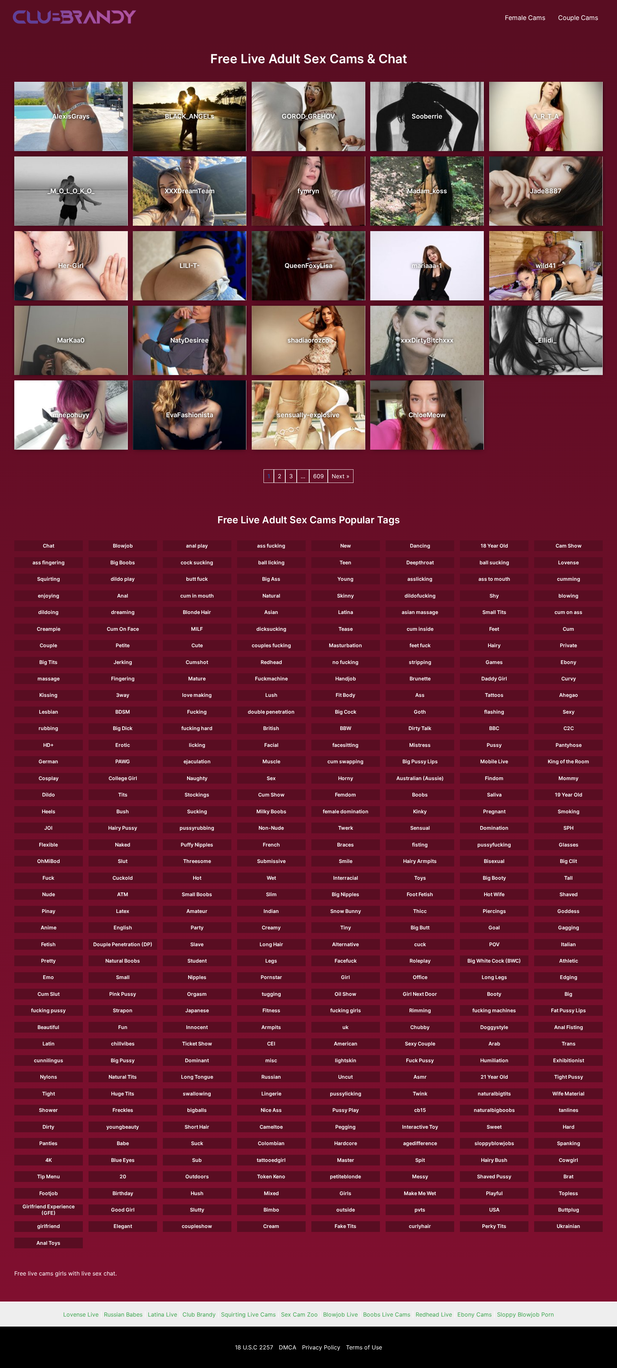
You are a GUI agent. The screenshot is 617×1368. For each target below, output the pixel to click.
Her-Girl (71, 265)
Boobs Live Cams (386, 1314)
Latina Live (162, 1314)
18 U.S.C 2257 (254, 1347)
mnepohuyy (71, 415)
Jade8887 (546, 191)
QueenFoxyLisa (308, 265)
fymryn (308, 191)
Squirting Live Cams (248, 1314)
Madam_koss (427, 191)
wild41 (546, 265)
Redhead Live (434, 1314)
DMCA (287, 1347)
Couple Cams (578, 17)
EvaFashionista (189, 415)
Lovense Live (81, 1314)
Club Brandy (199, 1314)
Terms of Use (364, 1347)
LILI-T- (190, 265)
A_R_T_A (546, 116)
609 (318, 476)
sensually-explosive (308, 415)
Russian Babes (123, 1314)
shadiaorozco (308, 340)
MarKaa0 (71, 340)
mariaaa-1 (427, 265)
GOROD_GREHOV (308, 116)
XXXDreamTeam (190, 191)
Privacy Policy (321, 1347)
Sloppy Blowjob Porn (525, 1314)
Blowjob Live (340, 1314)
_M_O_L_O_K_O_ (70, 191)
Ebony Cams (474, 1314)
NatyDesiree (189, 340)
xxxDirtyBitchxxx (427, 340)
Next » (341, 476)
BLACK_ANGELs (189, 116)
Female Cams (525, 17)
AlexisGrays (71, 116)
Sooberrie (427, 116)
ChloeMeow (427, 415)
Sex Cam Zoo (299, 1314)
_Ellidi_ (545, 340)
